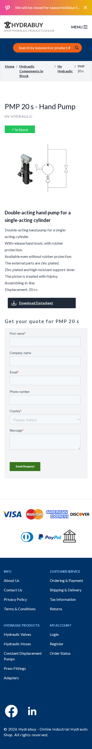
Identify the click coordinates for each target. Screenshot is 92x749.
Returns (56, 608)
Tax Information (63, 599)
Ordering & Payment (66, 580)
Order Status (60, 653)
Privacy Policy (15, 599)
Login (54, 634)
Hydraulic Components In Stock (31, 71)
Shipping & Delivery (65, 590)
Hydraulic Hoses (17, 643)
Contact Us (13, 590)
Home (9, 66)
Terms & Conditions (20, 608)
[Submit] (76, 47)
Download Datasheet (36, 303)
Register (56, 643)
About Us (11, 580)
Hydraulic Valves (17, 634)
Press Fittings (15, 668)
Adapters (11, 677)
